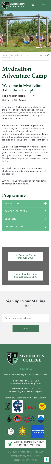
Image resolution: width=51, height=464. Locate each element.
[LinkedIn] (31, 369)
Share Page (41, 55)
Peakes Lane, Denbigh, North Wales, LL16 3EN (25, 374)
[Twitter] (27, 369)
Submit (25, 328)
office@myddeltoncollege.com (25, 383)
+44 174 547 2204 (32, 388)
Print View (10, 397)
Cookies (38, 455)
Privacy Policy (25, 455)
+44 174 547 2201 (31, 380)
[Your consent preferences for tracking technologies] (46, 459)
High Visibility (39, 397)
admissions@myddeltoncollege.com (26, 391)
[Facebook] (20, 369)
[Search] (33, 5)
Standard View (24, 397)
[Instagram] (23, 369)
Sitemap (14, 455)
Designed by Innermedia (26, 460)
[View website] (11, 431)
